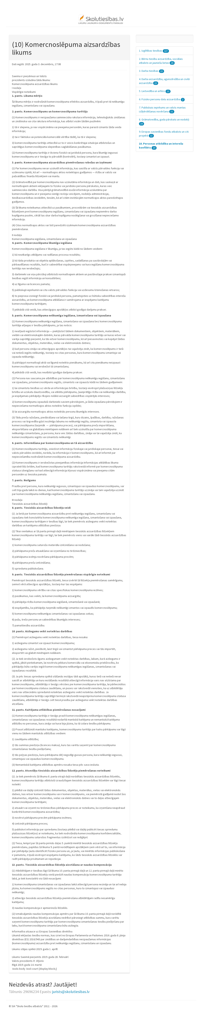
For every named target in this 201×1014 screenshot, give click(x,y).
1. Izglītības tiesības (153, 50)
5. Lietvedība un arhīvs (154, 91)
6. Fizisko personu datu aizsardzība (161, 99)
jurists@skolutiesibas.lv (71, 991)
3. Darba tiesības (151, 71)
